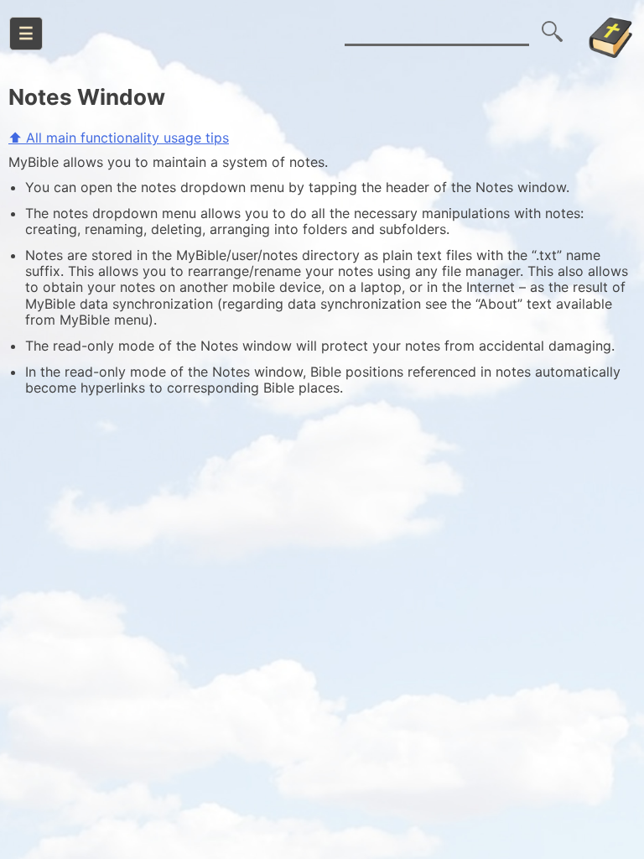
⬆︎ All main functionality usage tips (118, 137)
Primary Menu (26, 33)
